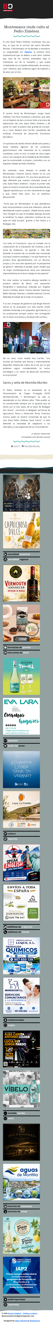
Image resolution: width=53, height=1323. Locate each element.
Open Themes (21, 1321)
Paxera (28, 52)
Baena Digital (14, 1313)
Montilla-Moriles (32, 446)
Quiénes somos (30, 1313)
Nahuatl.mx (34, 1321)
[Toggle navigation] (46, 6)
